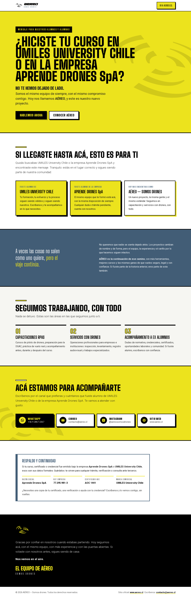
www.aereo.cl (136, 592)
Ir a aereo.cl (166, 5)
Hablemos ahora (31, 115)
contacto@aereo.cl (165, 592)
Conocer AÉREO (63, 115)
